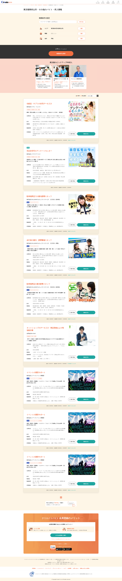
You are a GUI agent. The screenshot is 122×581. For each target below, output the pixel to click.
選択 (82, 28)
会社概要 (69, 568)
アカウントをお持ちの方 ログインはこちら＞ (61, 539)
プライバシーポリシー (57, 568)
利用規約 (34, 568)
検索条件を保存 (61, 53)
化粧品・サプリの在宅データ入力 (39, 104)
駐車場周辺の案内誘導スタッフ (38, 284)
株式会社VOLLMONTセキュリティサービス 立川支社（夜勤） (43, 243)
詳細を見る (86, 133)
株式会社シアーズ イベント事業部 (35, 375)
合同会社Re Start (31, 333)
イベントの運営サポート (36, 372)
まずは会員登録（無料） (61, 535)
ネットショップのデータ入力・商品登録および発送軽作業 (45, 329)
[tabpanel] (61, 77)
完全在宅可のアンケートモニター (39, 151)
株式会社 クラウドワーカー (34, 154)
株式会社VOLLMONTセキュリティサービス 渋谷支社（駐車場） (44, 287)
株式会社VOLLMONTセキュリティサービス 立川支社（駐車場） (44, 199)
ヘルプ (64, 568)
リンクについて (40, 568)
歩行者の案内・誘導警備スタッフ (39, 240)
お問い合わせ (75, 568)
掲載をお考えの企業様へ (85, 568)
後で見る (73, 133)
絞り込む (82, 21)
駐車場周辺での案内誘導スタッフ (39, 196)
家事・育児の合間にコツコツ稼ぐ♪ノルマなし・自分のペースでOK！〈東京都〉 (45, 112)
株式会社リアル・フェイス (33, 106)
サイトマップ (48, 568)
